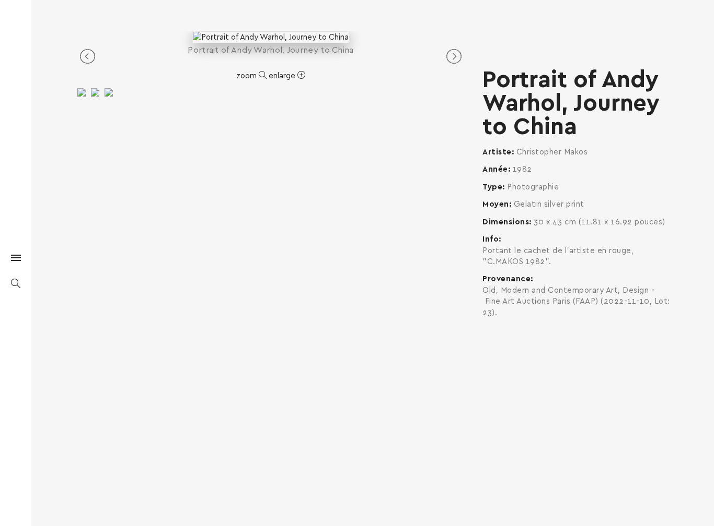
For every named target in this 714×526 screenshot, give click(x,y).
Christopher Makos (552, 152)
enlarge (283, 76)
